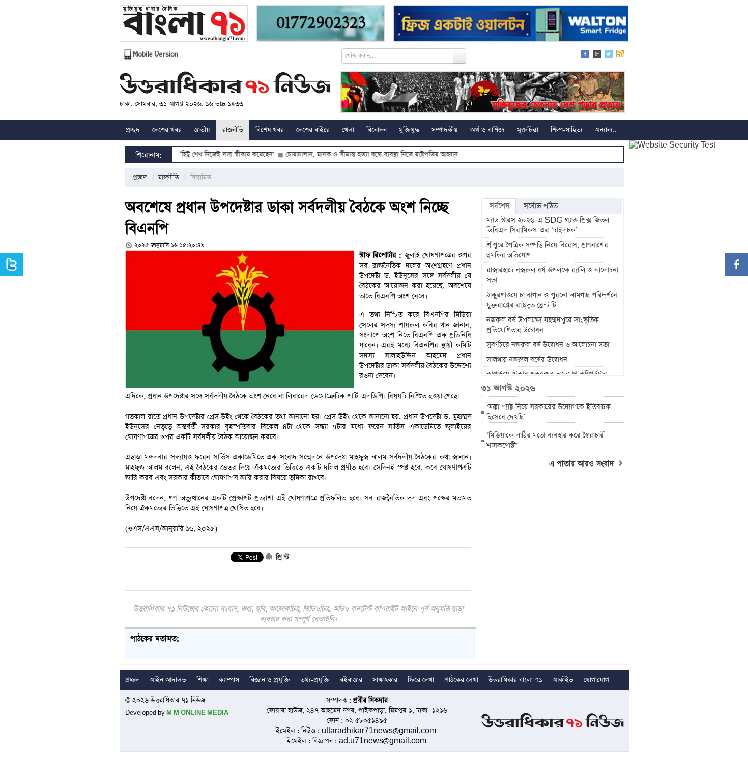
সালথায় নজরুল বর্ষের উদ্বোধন (526, 360)
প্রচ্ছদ (133, 130)
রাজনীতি (232, 130)
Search (459, 56)
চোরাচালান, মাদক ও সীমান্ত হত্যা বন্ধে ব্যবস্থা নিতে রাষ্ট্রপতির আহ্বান (350, 154)
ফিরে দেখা (421, 680)
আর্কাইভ (563, 680)
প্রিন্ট (281, 557)
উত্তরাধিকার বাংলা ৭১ (515, 680)
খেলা (348, 130)
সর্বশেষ (499, 206)
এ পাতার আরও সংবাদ (583, 464)
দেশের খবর (167, 130)
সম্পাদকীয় (444, 130)
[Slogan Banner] (482, 93)
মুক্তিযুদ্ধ (409, 130)
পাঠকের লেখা (461, 680)
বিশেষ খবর (269, 130)
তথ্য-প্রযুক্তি (315, 680)
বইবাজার (351, 680)
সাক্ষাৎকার (384, 680)
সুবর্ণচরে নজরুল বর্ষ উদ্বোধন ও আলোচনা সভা (548, 345)
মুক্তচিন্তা (527, 130)
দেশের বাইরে (313, 130)
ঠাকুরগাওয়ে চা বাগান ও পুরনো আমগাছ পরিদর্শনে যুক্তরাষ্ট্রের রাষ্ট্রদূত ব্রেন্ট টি (551, 300)
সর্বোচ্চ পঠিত (541, 206)
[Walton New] (511, 25)
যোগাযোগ (596, 680)
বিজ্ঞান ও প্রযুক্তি (269, 680)
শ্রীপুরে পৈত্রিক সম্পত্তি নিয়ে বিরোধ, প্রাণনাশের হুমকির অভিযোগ (547, 250)
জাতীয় (202, 130)
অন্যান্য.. (606, 130)
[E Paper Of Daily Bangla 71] (183, 25)
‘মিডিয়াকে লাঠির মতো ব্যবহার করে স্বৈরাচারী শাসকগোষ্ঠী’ (546, 440)
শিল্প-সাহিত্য (567, 130)
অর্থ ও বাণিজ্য (487, 130)
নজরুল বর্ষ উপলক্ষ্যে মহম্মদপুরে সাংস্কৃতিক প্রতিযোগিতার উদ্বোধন (542, 325)
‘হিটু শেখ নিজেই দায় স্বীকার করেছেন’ (204, 154)
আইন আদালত (168, 680)
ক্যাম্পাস (229, 680)
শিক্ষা (202, 680)
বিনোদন (376, 130)
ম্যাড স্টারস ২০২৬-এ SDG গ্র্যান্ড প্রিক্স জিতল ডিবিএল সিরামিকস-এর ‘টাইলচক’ (547, 225)
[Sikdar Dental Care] (320, 25)
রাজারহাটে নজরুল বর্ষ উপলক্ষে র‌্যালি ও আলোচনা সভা (552, 275)
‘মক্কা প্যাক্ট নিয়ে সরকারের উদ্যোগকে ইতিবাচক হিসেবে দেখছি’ (548, 412)
